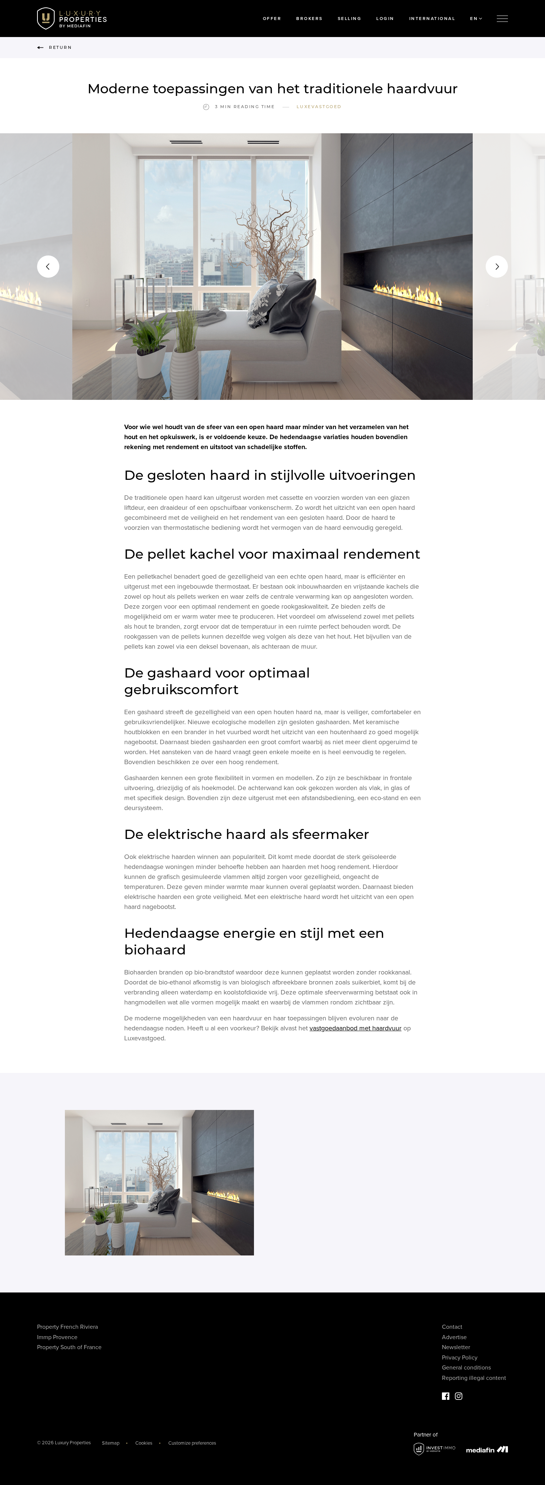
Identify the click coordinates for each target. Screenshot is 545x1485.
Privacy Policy (460, 1357)
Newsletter (456, 1347)
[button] (48, 266)
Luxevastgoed (319, 106)
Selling (350, 18)
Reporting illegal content (474, 1378)
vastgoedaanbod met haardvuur (356, 1028)
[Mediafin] (487, 1449)
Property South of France (69, 1347)
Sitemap (110, 1443)
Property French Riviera (67, 1327)
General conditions (466, 1367)
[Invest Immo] (434, 1449)
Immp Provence (57, 1337)
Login (385, 18)
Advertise (454, 1337)
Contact (452, 1327)
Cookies (143, 1443)
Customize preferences (192, 1443)
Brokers (309, 18)
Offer (272, 18)
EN (474, 18)
